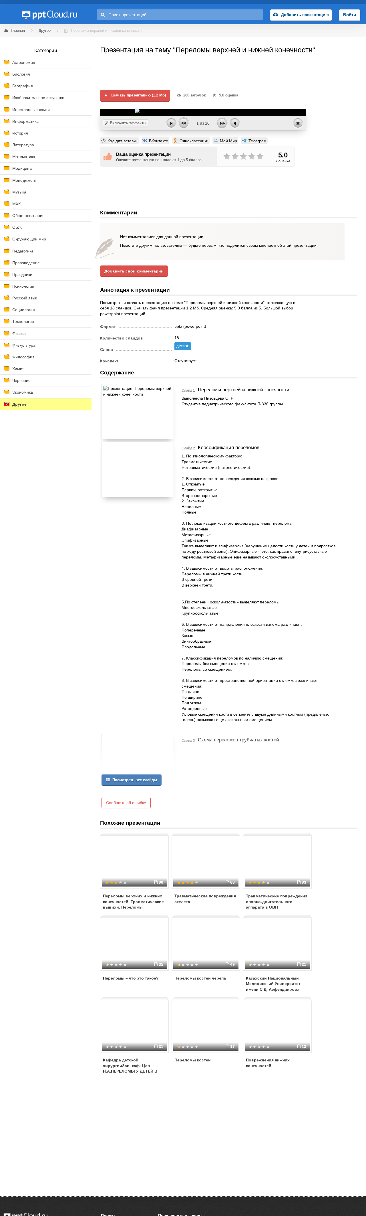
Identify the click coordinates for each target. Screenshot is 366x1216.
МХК (16, 204)
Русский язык (24, 298)
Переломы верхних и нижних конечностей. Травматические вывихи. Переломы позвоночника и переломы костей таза (133, 907)
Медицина (22, 168)
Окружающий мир (29, 239)
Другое (19, 404)
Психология (23, 286)
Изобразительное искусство (38, 97)
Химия (18, 368)
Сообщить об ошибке (126, 802)
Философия (23, 357)
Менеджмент (24, 180)
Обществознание (28, 215)
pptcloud (49, 14)
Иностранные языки (31, 109)
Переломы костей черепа (200, 978)
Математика (23, 156)
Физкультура (23, 345)
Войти (349, 14)
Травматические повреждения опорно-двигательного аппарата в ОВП (276, 901)
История (20, 133)
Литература (23, 145)
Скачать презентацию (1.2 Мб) (138, 95)
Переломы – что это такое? (131, 978)
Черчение (21, 380)
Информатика (25, 121)
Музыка (19, 192)
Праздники (22, 274)
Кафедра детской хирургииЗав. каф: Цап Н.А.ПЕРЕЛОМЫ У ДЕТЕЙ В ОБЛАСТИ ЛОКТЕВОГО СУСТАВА (130, 1071)
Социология (23, 309)
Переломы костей (192, 1060)
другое (182, 346)
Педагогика (22, 251)
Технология (23, 321)
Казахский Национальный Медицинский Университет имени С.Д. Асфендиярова (273, 984)
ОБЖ (17, 227)
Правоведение (26, 262)
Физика (19, 333)
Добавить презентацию (305, 14)
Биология (21, 74)
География (22, 86)
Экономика (22, 392)
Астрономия (23, 62)
